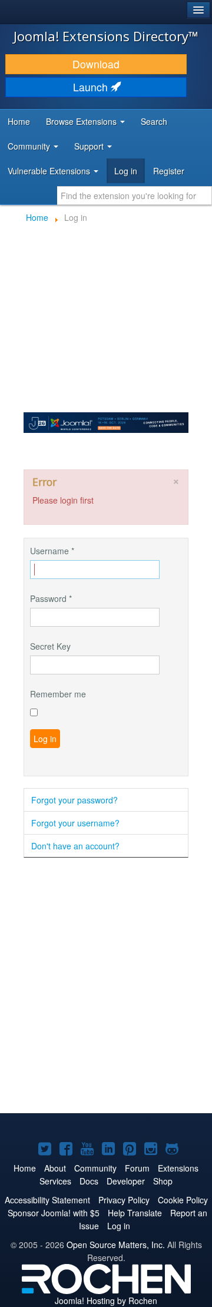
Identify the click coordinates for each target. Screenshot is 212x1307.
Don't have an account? (75, 846)
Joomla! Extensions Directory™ (106, 36)
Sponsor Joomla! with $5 (54, 1213)
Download (96, 64)
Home (19, 121)
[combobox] (134, 195)
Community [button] (30, 146)
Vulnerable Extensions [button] (50, 171)
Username (52, 551)
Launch (92, 87)
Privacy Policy (124, 1200)
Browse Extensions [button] (82, 121)
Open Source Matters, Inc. (116, 1244)
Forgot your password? (74, 800)
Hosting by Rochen (106, 1300)
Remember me (58, 694)
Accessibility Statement (47, 1200)
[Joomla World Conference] (106, 421)
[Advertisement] (106, 987)
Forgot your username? (75, 823)
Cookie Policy (183, 1200)
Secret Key (50, 646)
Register (168, 171)
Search (154, 121)
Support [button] (90, 146)
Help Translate (135, 1213)
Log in (125, 171)
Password (51, 598)
